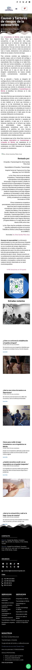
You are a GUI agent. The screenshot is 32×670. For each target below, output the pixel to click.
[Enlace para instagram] (20, 2)
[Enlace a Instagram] (6, 563)
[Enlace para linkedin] (23, 2)
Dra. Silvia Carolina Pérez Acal (20, 234)
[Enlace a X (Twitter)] (10, 566)
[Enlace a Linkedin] (10, 563)
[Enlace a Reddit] (3, 566)
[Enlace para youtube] (30, 2)
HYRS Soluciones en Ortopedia (16, 269)
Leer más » (5, 352)
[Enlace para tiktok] (26, 2)
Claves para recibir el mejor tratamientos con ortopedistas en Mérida (14, 444)
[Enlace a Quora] (6, 566)
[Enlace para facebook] (17, 2)
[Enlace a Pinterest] (18, 566)
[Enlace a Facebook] (3, 563)
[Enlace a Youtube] (18, 563)
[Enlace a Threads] (14, 566)
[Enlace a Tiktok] (14, 563)
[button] (16, 8)
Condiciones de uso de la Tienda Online (13, 646)
